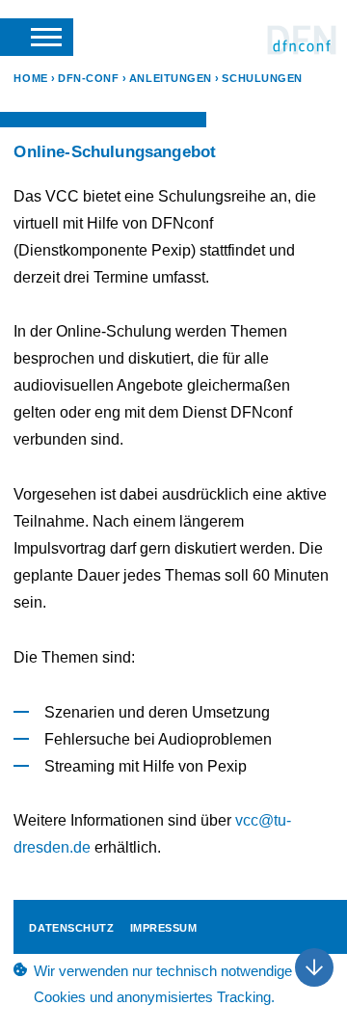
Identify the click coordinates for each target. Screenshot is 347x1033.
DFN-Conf (301, 40)
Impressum (164, 928)
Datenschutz (71, 928)
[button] (36, 36)
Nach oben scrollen (314, 967)
